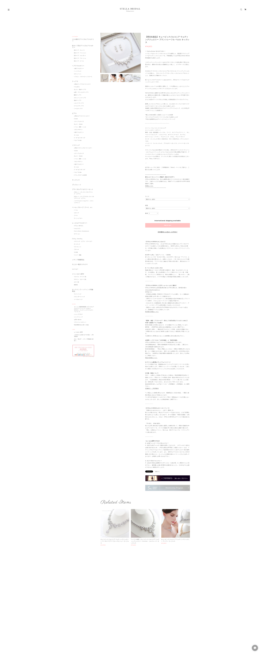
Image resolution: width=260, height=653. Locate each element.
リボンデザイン (78, 129)
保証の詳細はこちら (151, 358)
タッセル (76, 135)
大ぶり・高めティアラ (80, 89)
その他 (76, 252)
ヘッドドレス (77, 71)
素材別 (76, 284)
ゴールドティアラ (79, 106)
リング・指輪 (77, 255)
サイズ (147, 196)
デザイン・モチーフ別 (80, 279)
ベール (76, 210)
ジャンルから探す (78, 274)
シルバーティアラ (79, 103)
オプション (77, 234)
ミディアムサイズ (79, 121)
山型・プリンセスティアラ (81, 92)
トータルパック (78, 299)
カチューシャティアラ (80, 97)
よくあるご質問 (78, 332)
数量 (146, 213)
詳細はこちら (149, 186)
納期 (146, 205)
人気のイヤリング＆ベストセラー (83, 148)
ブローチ (76, 249)
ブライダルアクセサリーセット (82, 189)
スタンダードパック (79, 296)
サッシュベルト (78, 218)
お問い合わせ (77, 319)
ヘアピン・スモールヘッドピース (83, 76)
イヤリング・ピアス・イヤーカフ (83, 241)
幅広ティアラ (77, 95)
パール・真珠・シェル (80, 127)
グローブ (76, 213)
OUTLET (75, 269)
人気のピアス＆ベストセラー (82, 116)
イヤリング (76, 145)
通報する (157, 471)
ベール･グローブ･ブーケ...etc (82, 207)
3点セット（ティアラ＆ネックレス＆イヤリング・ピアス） (84, 197)
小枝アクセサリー (79, 68)
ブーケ (76, 215)
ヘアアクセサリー (78, 66)
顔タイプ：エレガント (80, 55)
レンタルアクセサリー (79, 223)
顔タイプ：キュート (79, 50)
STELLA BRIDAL (78, 225)
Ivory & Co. (77, 228)
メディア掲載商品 (78, 260)
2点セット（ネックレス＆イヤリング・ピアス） (83, 192)
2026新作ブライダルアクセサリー (83, 40)
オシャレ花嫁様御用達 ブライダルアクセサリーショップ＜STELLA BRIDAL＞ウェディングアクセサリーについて (84, 309)
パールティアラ (78, 108)
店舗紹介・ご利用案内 (152, 388)
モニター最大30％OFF (80, 264)
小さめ (76, 118)
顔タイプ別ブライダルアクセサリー (82, 46)
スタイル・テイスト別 (80, 276)
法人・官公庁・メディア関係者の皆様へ (84, 339)
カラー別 (76, 282)
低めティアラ (77, 100)
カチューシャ (77, 74)
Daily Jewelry (77, 239)
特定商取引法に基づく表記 (81, 325)
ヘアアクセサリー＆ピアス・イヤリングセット (83, 201)
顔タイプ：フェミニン (80, 53)
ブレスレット (76, 185)
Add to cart (167, 225)
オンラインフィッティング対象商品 (82, 290)
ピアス (74, 113)
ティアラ (75, 81)
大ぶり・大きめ (78, 124)
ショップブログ (78, 314)
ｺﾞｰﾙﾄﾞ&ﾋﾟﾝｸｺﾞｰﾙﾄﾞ (80, 137)
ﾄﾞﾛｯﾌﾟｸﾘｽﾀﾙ (78, 140)
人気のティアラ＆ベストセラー (82, 84)
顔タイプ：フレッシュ (80, 58)
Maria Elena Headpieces (81, 231)
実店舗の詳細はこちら (152, 311)
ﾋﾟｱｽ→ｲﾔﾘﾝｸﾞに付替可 (80, 175)
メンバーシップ (78, 317)
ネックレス (76, 180)
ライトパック (77, 294)
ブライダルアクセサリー (152, 290)
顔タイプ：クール (79, 61)
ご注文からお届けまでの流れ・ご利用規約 (84, 335)
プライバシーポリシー (80, 322)
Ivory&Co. (77, 86)
